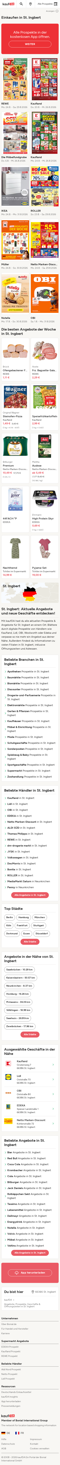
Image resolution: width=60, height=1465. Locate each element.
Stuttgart (38, 925)
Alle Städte (30, 941)
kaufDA (8, 1300)
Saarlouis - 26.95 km (17, 1018)
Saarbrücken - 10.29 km (19, 969)
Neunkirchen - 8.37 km (19, 985)
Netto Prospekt (9, 1374)
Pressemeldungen (10, 1406)
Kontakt (34, 1444)
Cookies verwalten (39, 1448)
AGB (3, 1448)
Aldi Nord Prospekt (11, 1369)
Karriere (5, 1333)
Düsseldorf (42, 933)
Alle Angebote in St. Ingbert (30, 895)
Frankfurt (22, 925)
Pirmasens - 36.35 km (18, 1002)
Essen (26, 933)
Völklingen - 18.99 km (18, 1010)
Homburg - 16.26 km (17, 994)
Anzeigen (50, 11)
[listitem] (15, 83)
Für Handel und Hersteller (14, 1328)
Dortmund (12, 933)
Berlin (9, 917)
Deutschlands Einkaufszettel (16, 1392)
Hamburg (23, 917)
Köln (8, 925)
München (39, 917)
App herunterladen (11, 1401)
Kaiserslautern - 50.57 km (20, 977)
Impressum (36, 1439)
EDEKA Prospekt (9, 1346)
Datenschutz (8, 1444)
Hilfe (3, 1439)
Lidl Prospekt (8, 1378)
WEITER (30, 44)
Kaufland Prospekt (10, 1351)
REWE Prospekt (9, 1356)
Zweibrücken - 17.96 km (19, 1026)
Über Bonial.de (8, 1324)
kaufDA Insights (9, 1396)
